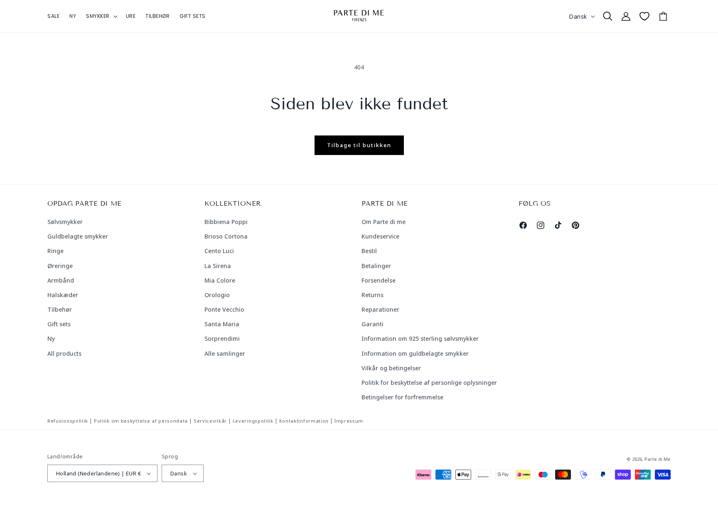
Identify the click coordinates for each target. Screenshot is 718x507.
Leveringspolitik (253, 421)
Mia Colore (219, 280)
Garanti (372, 324)
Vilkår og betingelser (391, 368)
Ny (51, 338)
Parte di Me (657, 459)
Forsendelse (378, 280)
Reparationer (380, 309)
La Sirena (217, 266)
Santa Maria (221, 324)
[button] (101, 16)
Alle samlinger (224, 353)
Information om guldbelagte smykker (415, 353)
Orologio (217, 295)
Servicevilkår (210, 421)
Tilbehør (59, 309)
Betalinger (376, 266)
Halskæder (62, 295)
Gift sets (59, 324)
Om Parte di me (383, 222)
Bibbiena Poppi (226, 222)
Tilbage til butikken (359, 145)
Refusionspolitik (67, 421)
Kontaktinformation (304, 421)
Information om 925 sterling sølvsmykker (420, 338)
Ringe (55, 251)
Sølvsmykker (65, 222)
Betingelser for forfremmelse (402, 397)
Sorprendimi (222, 338)
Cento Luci (219, 251)
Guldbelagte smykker (77, 236)
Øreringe (60, 266)
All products (64, 353)
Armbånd (60, 280)
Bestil (369, 251)
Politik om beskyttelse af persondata (141, 421)
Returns (372, 295)
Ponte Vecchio (224, 309)
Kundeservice (380, 236)
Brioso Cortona (226, 236)
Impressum (348, 421)
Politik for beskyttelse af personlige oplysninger (429, 382)
